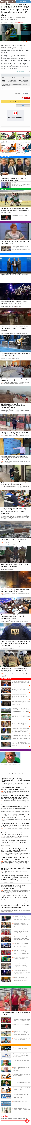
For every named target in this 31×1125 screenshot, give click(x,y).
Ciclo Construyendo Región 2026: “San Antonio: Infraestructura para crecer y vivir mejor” (21, 1096)
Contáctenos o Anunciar (17, 1118)
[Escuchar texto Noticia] (29, 71)
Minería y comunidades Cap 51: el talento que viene (21, 1075)
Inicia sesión (24, 84)
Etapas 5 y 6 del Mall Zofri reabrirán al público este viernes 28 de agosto (13, 540)
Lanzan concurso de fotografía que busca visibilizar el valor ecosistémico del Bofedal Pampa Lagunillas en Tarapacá (15, 905)
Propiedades (20, 1121)
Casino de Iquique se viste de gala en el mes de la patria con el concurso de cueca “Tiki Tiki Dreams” (15, 825)
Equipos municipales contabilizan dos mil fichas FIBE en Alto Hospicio (14, 433)
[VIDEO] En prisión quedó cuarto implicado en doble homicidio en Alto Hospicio (15, 590)
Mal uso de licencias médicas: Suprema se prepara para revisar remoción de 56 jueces (21, 938)
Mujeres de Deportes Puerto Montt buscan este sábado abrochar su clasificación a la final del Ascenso (15, 211)
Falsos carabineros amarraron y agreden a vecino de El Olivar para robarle (20, 696)
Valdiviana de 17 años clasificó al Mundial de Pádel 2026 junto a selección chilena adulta (22, 931)
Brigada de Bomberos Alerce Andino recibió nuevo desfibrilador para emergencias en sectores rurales (22, 959)
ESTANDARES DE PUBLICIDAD (11, 1119)
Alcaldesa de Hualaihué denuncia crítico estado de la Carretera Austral (21, 715)
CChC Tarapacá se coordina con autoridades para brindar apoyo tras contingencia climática (13, 405)
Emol (2, 1121)
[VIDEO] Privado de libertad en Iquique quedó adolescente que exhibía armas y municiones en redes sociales (14, 850)
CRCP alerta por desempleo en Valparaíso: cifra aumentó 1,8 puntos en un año (21, 744)
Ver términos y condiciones (15, 125)
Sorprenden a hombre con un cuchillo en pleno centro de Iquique (14, 565)
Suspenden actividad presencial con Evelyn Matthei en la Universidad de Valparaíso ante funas (20, 682)
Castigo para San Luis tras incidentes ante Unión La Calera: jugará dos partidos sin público (22, 952)
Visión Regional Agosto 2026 (20, 1101)
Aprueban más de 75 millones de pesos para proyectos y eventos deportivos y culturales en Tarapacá (14, 616)
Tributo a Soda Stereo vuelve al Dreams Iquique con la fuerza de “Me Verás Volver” (15, 302)
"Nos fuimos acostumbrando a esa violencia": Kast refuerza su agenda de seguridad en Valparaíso (21, 184)
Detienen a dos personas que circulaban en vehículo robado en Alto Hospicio (15, 484)
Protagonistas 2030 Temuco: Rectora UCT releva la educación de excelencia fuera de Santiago (21, 1109)
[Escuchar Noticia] (19, 19)
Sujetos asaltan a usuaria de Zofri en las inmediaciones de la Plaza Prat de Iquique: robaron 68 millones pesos (15, 670)
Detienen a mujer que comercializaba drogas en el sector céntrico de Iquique (14, 841)
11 (22, 279)
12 (24, 279)
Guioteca (11, 1121)
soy (18, 306)
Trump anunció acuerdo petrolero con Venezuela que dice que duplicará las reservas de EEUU (22, 918)
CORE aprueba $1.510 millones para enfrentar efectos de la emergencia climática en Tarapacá (13, 886)
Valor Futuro (6, 1121)
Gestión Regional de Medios (6, 1118)
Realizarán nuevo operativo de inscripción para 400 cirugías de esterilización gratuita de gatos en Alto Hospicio (15, 815)
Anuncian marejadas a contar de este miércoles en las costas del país (13, 834)
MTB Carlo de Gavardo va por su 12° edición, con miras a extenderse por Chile (22, 1039)
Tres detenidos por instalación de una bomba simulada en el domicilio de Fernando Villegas (21, 703)
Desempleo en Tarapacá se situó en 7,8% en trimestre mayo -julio (15, 354)
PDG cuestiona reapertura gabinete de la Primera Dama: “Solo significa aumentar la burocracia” (21, 723)
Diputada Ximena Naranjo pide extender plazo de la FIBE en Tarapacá (14, 858)
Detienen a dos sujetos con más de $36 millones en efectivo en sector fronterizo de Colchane (15, 780)
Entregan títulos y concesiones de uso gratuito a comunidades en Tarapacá (13, 788)
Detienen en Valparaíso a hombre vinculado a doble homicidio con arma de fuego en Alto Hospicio (15, 643)
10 (21, 279)
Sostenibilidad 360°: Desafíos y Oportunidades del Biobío (21, 1047)
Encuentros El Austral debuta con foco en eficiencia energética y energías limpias (21, 1055)
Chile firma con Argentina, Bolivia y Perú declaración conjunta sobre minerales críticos (20, 979)
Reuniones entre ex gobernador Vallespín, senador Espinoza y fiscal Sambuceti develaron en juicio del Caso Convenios (20, 690)
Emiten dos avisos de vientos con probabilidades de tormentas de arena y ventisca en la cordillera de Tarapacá (14, 806)
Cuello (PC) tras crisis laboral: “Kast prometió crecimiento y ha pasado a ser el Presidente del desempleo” (20, 730)
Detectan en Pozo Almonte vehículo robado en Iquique (15, 869)
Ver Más (15, 984)
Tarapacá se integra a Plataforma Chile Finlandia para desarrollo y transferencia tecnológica (14, 457)
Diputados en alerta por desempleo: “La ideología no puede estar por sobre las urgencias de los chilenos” (14, 178)
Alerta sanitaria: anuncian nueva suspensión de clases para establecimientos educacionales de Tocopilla (20, 248)
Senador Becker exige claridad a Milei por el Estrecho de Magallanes (21, 1069)
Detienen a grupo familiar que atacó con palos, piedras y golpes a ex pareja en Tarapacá (14, 328)
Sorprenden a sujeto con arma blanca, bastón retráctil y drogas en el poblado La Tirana (14, 897)
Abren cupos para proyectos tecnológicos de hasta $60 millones (21, 1081)
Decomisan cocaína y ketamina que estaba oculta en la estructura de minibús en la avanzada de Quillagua (15, 877)
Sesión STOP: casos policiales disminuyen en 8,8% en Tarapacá (15, 379)
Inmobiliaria (15, 1121)
